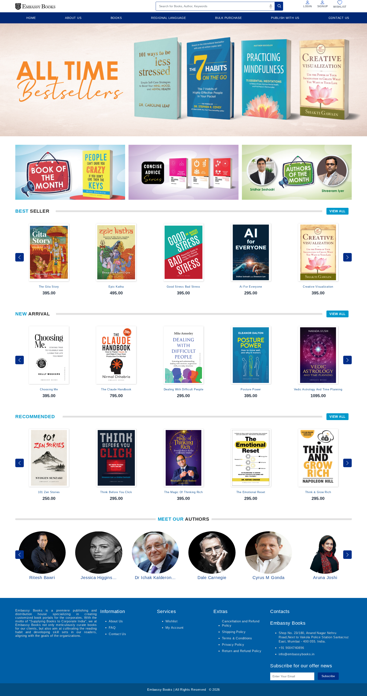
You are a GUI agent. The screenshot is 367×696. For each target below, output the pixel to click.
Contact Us (117, 634)
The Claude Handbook (116, 389)
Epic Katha (116, 286)
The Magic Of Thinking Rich (183, 492)
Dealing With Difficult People (183, 389)
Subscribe (328, 676)
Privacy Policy (233, 644)
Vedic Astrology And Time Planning (318, 389)
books (116, 18)
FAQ (112, 627)
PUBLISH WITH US (285, 18)
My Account (174, 627)
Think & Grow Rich (318, 492)
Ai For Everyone (251, 286)
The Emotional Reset (250, 492)
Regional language (168, 18)
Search (279, 6)
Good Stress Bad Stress (183, 286)
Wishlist (171, 621)
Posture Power (251, 389)
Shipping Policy (234, 632)
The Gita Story (49, 286)
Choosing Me (49, 389)
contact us (339, 18)
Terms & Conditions (237, 638)
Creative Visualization (318, 286)
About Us (116, 621)
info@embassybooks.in (297, 654)
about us (73, 18)
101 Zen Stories (49, 492)
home (31, 18)
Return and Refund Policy (241, 651)
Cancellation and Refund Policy (240, 623)
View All (337, 211)
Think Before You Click (116, 492)
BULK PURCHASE (228, 18)
